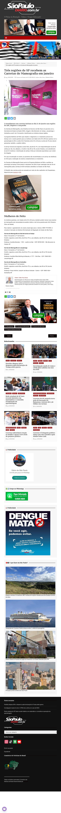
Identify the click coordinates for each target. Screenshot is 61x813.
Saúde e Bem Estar (40, 77)
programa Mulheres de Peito (13, 329)
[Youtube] (5, 292)
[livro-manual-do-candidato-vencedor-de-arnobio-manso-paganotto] (22, 193)
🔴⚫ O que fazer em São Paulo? (17, 563)
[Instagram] (7, 292)
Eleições (24, 427)
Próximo (52, 335)
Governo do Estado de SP (22, 77)
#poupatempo (10, 326)
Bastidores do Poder (10, 427)
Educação (8, 393)
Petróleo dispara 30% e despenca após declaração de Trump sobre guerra (16, 365)
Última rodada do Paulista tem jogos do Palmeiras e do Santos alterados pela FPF (27, 659)
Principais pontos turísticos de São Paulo (16, 690)
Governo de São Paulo (39, 326)
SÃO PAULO (32, 77)
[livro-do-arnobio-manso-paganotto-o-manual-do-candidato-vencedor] (30, 27)
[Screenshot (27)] (20, 467)
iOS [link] (20, 172)
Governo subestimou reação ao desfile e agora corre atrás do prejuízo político (16, 434)
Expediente (7, 751)
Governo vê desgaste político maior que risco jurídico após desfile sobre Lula (44, 434)
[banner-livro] (30, 311)
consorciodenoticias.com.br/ (12, 288)
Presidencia (36, 430)
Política (41, 363)
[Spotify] (9, 292)
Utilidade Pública (49, 77)
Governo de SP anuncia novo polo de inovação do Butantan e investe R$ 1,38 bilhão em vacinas (44, 401)
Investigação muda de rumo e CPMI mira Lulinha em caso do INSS (44, 367)
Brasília (40, 360)
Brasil (7, 360)
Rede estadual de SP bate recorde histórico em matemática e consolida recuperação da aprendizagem (15, 399)
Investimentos (50, 393)
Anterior (9, 335)
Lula (50, 360)
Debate (45, 360)
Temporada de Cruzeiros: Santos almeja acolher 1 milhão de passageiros (25, 628)
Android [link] (15, 172)
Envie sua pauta (8, 748)
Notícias (19, 360)
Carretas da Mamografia (23, 326)
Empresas (13, 360)
